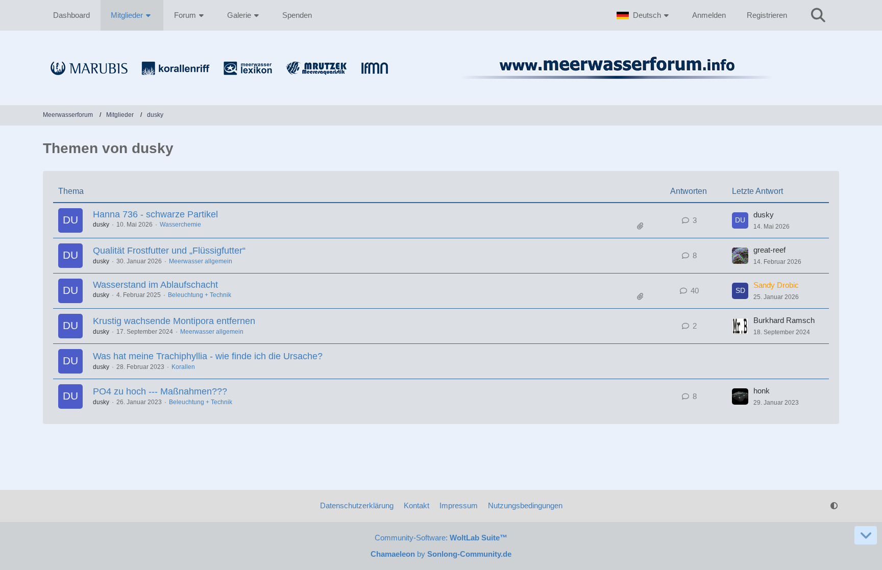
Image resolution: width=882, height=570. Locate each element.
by (441, 554)
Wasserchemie (180, 224)
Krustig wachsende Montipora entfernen (174, 321)
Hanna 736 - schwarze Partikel (155, 214)
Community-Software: (441, 537)
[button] (643, 15)
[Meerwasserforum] (441, 85)
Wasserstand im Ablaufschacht (155, 285)
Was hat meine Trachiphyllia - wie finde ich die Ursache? (208, 356)
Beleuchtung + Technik (199, 295)
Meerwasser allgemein (200, 261)
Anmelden (709, 15)
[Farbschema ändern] (834, 505)
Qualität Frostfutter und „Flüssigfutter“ (169, 250)
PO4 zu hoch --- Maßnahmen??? (160, 391)
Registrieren (767, 15)
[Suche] (818, 15)
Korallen (183, 366)
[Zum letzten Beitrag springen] (740, 220)
